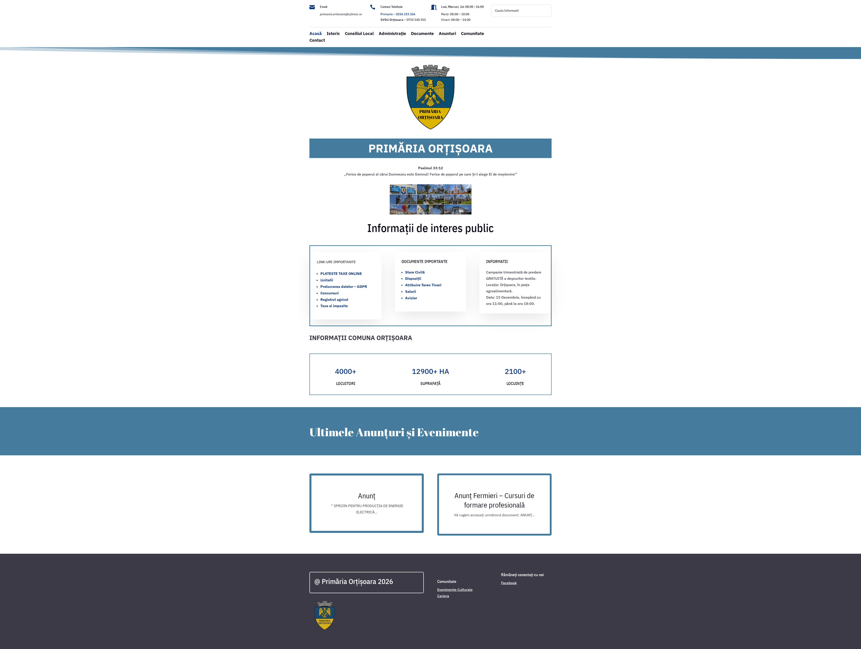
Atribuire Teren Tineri (423, 285)
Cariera (443, 596)
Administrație (392, 34)
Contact (317, 41)
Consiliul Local (359, 34)
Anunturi (447, 34)
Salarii (410, 291)
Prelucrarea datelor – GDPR (343, 286)
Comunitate (472, 34)
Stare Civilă (415, 272)
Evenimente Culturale (455, 589)
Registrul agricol (334, 299)
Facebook (509, 583)
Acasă (315, 34)
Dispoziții (413, 278)
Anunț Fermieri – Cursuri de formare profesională (494, 500)
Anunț (366, 495)
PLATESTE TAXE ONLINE (341, 273)
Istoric (333, 34)
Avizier (411, 298)
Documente (422, 34)
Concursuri (329, 293)
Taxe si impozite (334, 306)
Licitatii (326, 280)
